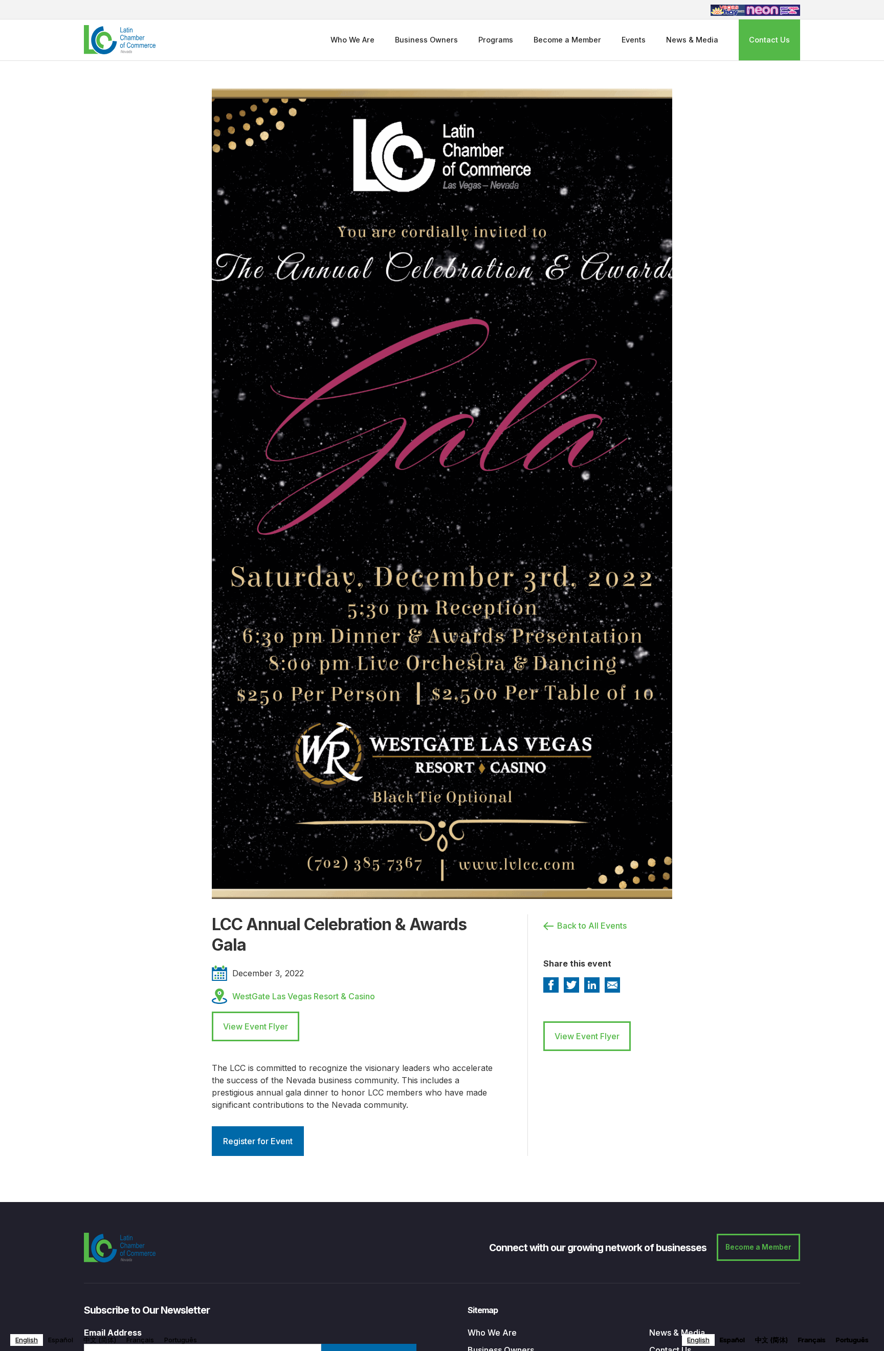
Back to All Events (592, 925)
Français (140, 1340)
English (26, 1340)
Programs (495, 39)
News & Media (692, 39)
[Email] (612, 985)
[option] (60, 1340)
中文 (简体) (99, 1340)
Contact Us (769, 39)
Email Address (113, 1332)
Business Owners (426, 39)
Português (180, 1340)
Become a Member (567, 39)
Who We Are (352, 39)
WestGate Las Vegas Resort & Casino (303, 996)
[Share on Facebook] (551, 985)
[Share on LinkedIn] (592, 985)
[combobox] (26, 1340)
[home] (120, 39)
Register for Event (258, 1141)
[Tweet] (571, 985)
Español (60, 1340)
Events (634, 39)
